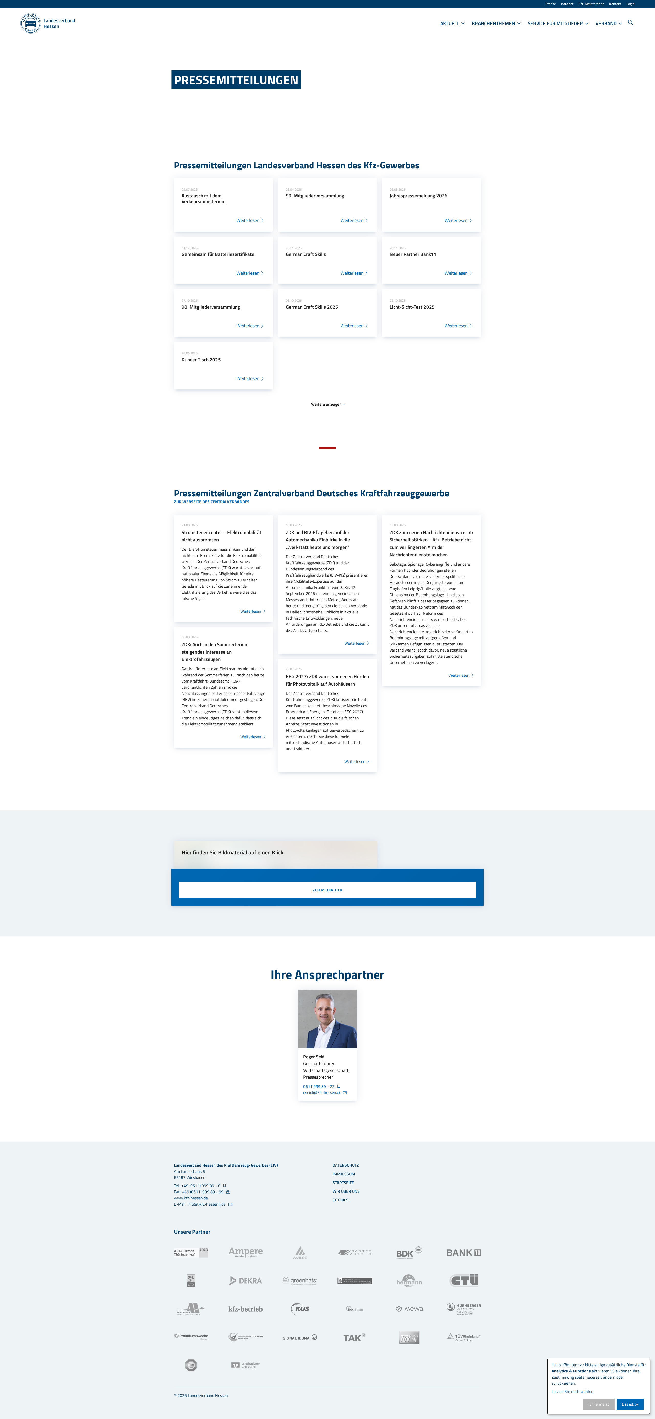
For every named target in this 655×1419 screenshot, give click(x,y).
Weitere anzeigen (326, 404)
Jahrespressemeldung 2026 (418, 195)
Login (630, 4)
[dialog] (599, 1386)
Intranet (567, 4)
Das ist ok (630, 1404)
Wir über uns (346, 1191)
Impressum (344, 1174)
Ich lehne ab (598, 1404)
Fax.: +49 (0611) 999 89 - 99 (199, 1192)
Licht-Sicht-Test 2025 (412, 306)
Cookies (340, 1200)
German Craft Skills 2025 (312, 306)
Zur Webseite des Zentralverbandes (211, 502)
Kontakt (615, 4)
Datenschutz (346, 1165)
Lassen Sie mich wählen (572, 1391)
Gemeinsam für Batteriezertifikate (218, 254)
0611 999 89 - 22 (319, 1086)
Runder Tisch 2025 (201, 359)
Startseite (343, 1182)
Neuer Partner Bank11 (413, 254)
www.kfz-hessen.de (191, 1198)
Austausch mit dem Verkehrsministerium (204, 198)
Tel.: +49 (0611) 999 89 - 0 (197, 1186)
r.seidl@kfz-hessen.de (322, 1092)
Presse (550, 4)
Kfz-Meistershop (591, 4)
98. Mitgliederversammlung (211, 306)
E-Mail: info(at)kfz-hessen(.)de (200, 1204)
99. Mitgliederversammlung (315, 195)
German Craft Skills (306, 254)
